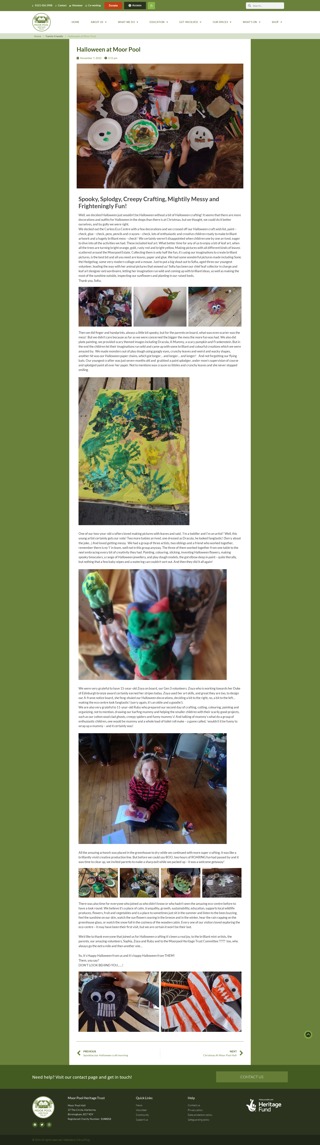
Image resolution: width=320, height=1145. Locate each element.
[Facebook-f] (35, 1124)
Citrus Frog (83, 1139)
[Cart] (151, 5)
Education (157, 22)
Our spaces (220, 22)
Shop (275, 22)
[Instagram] (49, 1124)
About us (97, 22)
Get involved (188, 22)
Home (75, 22)
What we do (126, 22)
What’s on (250, 22)
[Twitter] (42, 1124)
